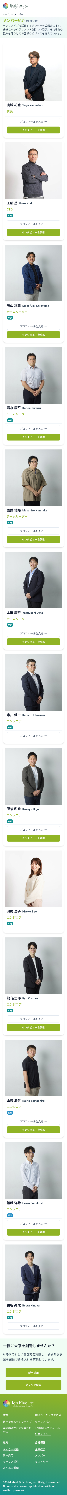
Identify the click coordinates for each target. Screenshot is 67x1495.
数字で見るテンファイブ (17, 1422)
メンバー (40, 1455)
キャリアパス (43, 1422)
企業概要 (40, 1449)
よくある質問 (11, 1468)
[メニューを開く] (62, 6)
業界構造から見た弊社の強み (17, 1430)
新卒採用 (33, 1372)
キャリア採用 (33, 1385)
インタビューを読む (33, 130)
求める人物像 (11, 1449)
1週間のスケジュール (47, 1428)
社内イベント (43, 1434)
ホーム (6, 14)
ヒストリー (41, 1461)
